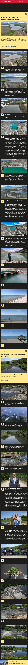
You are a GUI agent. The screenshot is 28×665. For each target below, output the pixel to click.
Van (6, 46)
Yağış (14, 46)
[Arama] (26, 1)
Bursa (6, 380)
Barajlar (9, 46)
